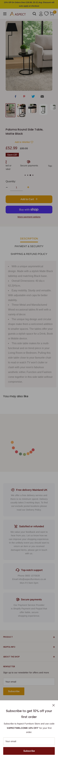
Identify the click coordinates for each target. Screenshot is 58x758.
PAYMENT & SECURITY (29, 246)
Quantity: (11, 181)
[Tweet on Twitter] (33, 97)
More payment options (29, 216)
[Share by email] (42, 97)
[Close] (53, 705)
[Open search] (34, 14)
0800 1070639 (32, 575)
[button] (22, 142)
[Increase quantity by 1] (27, 187)
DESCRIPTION (29, 238)
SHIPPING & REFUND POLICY (29, 254)
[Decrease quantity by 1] (6, 187)
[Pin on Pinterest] (24, 97)
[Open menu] (4, 14)
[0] (52, 14)
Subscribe (29, 750)
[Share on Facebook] (15, 97)
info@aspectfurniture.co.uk (32, 579)
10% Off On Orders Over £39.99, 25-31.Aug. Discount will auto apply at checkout (29, 4)
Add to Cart (27, 199)
